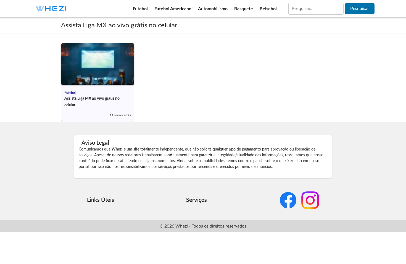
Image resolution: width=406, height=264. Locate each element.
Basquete (243, 9)
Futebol (140, 9)
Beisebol (268, 9)
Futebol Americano (172, 9)
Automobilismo (213, 9)
